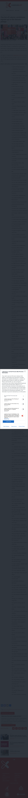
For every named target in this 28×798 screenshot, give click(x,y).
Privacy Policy (22, 426)
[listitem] (14, 396)
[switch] (23, 399)
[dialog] (14, 399)
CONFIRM (8, 421)
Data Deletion (6, 426)
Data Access (14, 426)
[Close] (25, 371)
